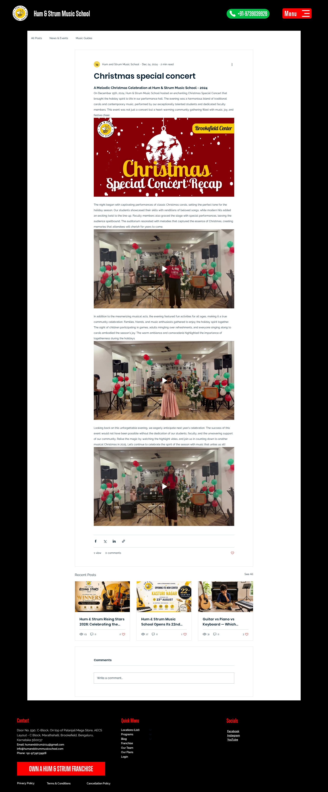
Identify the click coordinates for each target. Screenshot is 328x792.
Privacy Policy (26, 783)
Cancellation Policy (98, 783)
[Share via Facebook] (95, 541)
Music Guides (84, 38)
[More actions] (232, 64)
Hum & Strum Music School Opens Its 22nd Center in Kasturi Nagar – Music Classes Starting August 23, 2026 (164, 622)
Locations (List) (130, 730)
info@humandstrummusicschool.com (40, 748)
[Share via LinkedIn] (114, 541)
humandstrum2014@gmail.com (44, 744)
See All (248, 574)
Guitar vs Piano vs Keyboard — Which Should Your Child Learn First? (224, 622)
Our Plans (127, 752)
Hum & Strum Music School (62, 13)
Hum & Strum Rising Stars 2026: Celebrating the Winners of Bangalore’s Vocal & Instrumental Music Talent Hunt (102, 622)
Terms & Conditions (59, 783)
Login (124, 756)
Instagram (233, 735)
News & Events (59, 38)
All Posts (36, 38)
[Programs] (150, 734)
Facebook (233, 731)
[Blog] (150, 739)
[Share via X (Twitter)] (105, 541)
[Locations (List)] (150, 730)
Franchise (127, 743)
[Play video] (164, 157)
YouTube (232, 739)
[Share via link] (123, 541)
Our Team (127, 747)
